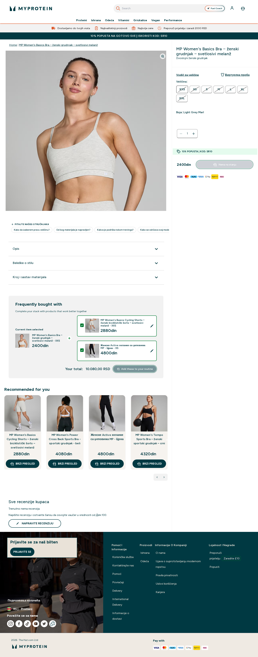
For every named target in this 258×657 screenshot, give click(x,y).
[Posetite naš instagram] (10, 623)
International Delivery (120, 602)
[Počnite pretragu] (118, 8)
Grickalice (140, 20)
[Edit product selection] (152, 326)
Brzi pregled (25, 463)
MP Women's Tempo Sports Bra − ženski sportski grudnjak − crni (149, 439)
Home (13, 44)
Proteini (81, 20)
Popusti (214, 566)
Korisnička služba (123, 557)
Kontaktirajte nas (123, 565)
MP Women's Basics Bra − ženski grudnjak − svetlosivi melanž (58, 44)
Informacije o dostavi (120, 616)
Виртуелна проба (237, 74)
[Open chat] (52, 623)
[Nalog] (232, 8)
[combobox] (170, 8)
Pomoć (116, 573)
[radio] (182, 89)
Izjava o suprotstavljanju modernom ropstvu (178, 564)
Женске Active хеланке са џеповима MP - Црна (107, 437)
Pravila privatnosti (167, 575)
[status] (187, 134)
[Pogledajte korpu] (243, 8)
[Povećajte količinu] (193, 134)
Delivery (117, 590)
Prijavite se (22, 551)
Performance (173, 20)
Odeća (109, 20)
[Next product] (164, 477)
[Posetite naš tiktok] (27, 623)
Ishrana (96, 20)
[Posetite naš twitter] (44, 623)
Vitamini (123, 20)
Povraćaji (118, 582)
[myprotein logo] (31, 8)
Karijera (160, 592)
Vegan (155, 20)
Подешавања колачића (24, 600)
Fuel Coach (216, 8)
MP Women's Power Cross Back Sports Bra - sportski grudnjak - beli (65, 439)
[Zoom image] (163, 56)
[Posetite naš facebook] (18, 623)
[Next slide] (167, 440)
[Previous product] (157, 477)
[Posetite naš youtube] (35, 623)
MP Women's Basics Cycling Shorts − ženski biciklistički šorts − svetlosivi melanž (22, 441)
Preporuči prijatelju (225, 555)
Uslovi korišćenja (166, 583)
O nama (160, 552)
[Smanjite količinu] (181, 134)
